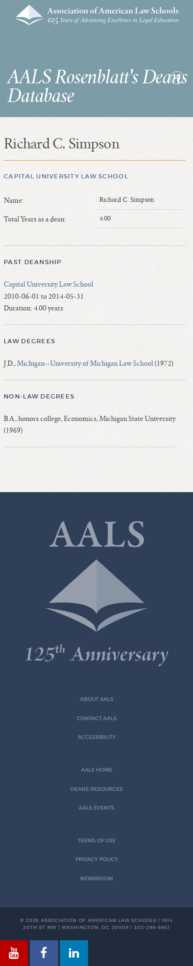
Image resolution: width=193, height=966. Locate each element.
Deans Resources (96, 789)
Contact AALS (97, 718)
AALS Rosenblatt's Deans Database (97, 87)
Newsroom (96, 879)
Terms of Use (97, 841)
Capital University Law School (66, 176)
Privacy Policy (96, 859)
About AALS (96, 699)
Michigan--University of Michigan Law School (85, 363)
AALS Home (96, 770)
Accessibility (97, 737)
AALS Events (96, 808)
